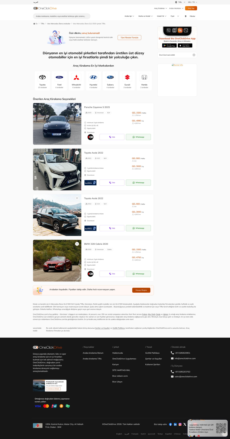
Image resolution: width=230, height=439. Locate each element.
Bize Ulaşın (117, 381)
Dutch (143, 434)
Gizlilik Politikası (119, 328)
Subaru (110, 86)
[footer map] (38, 425)
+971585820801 (182, 353)
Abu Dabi (151, 314)
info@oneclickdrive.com (185, 358)
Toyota (42, 86)
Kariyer (115, 364)
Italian (185, 434)
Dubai (144, 314)
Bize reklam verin (120, 376)
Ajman (165, 314)
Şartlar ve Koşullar (102, 328)
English (119, 434)
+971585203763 (182, 372)
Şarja (158, 314)
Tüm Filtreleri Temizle (129, 37)
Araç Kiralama (159, 8)
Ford (59, 86)
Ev (36, 24)
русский (151, 434)
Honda (144, 86)
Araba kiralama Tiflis (92, 358)
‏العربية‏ (126, 434)
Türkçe (160, 434)
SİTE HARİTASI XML (121, 370)
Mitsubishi (76, 86)
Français (135, 434)
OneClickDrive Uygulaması (124, 358)
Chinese (177, 434)
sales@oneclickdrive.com (186, 376)
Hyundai (93, 86)
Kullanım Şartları (152, 364)
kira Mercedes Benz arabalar (58, 24)
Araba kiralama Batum (93, 353)
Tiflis (42, 24)
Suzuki (127, 86)
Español (168, 434)
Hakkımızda (117, 353)
